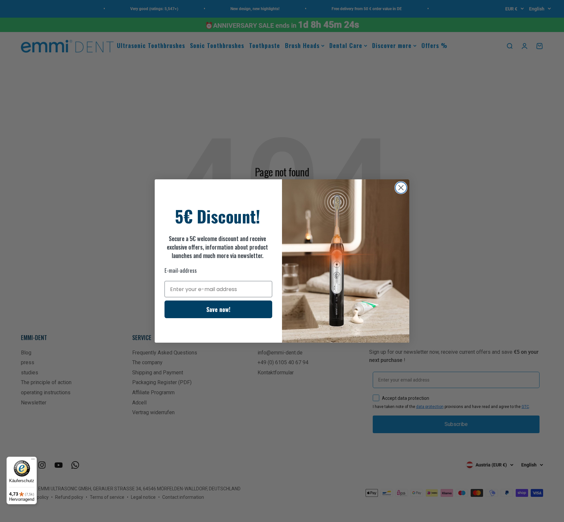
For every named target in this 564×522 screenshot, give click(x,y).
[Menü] (33, 461)
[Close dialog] (401, 187)
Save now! (218, 309)
